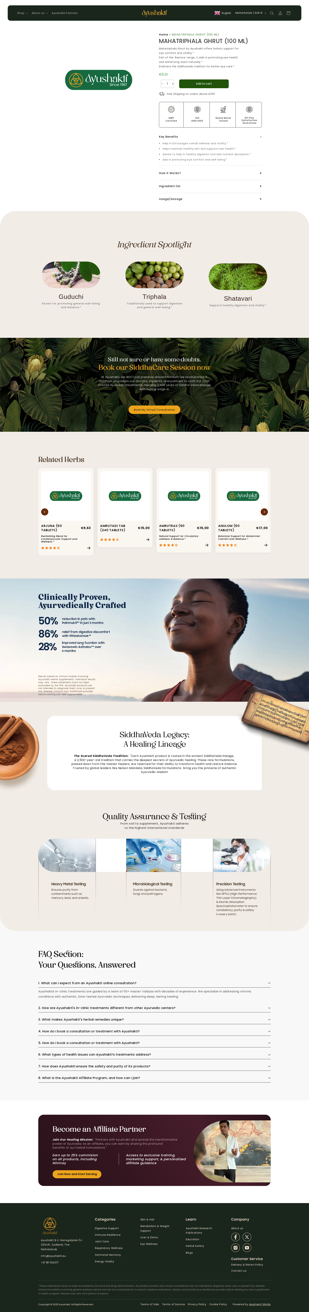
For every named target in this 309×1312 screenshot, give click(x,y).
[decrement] (162, 84)
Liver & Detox (149, 1237)
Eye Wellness (149, 1244)
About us (237, 1228)
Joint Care (102, 1241)
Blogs (189, 1253)
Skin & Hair (147, 1219)
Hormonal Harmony (108, 1255)
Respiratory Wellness (109, 1248)
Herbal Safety (195, 1246)
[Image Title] (235, 1237)
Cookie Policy (218, 1304)
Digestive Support (107, 1228)
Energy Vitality (105, 1261)
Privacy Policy (197, 1304)
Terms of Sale (149, 1304)
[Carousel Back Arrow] (44, 511)
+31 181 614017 (50, 1262)
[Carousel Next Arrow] (264, 511)
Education (192, 1239)
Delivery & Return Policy (247, 1264)
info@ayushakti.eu (53, 1256)
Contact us (238, 1271)
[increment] (172, 84)
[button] (22, 13)
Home (163, 34)
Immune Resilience (108, 1235)
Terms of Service (173, 1304)
